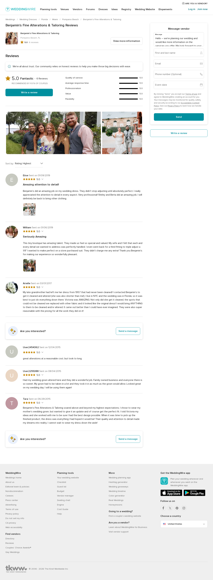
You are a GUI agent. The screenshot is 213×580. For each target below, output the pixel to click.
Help (59, 513)
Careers (9, 495)
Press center (11, 500)
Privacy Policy (174, 106)
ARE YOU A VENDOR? (196, 3)
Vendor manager (65, 495)
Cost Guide (62, 509)
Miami (55, 19)
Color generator (117, 495)
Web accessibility (13, 527)
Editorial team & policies (17, 486)
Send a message (128, 331)
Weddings (10, 19)
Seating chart (63, 500)
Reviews (9, 543)
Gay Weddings (12, 552)
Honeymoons (115, 504)
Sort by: (9, 163)
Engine (60, 504)
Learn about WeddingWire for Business (128, 527)
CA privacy (10, 523)
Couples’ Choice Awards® (18, 547)
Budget (60, 491)
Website (145, 9)
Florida (44, 19)
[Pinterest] (177, 508)
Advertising (10, 504)
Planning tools (48, 9)
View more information (126, 41)
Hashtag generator (118, 482)
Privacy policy (12, 513)
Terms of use (191, 94)
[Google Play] (194, 495)
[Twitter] (170, 508)
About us (9, 482)
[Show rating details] (42, 179)
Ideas (114, 9)
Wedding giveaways (118, 486)
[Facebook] (163, 508)
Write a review (29, 92)
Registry (126, 9)
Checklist (61, 482)
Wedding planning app (120, 477)
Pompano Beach (70, 19)
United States (175, 524)
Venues (65, 9)
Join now (202, 9)
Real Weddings (116, 500)
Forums (90, 9)
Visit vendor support (118, 531)
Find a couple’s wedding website (125, 516)
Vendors (77, 9)
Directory (9, 538)
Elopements (165, 9)
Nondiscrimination (14, 491)
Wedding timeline (117, 491)
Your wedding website (68, 477)
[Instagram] (184, 508)
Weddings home (13, 477)
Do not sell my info (14, 518)
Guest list (61, 486)
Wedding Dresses (28, 19)
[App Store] (171, 495)
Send (179, 117)
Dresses (103, 9)
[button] (74, 331)
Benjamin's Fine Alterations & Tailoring (102, 19)
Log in (191, 9)
